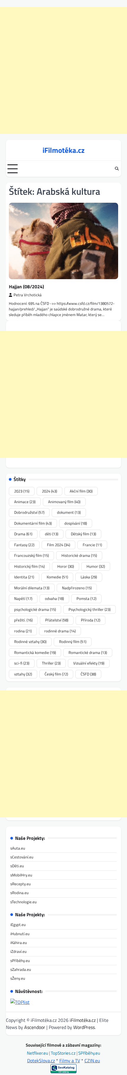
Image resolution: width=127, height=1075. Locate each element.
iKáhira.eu (18, 942)
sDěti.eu (17, 866)
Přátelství (56, 620)
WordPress (84, 1027)
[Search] (116, 168)
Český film (56, 674)
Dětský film (83, 534)
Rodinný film (72, 641)
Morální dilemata (31, 588)
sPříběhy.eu (20, 960)
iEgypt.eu (18, 924)
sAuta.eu (17, 848)
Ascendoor (34, 1027)
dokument (69, 512)
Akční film (81, 491)
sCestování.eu (21, 857)
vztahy (23, 674)
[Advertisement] (63, 70)
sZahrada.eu (20, 969)
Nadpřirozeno (77, 588)
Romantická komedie (35, 652)
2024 (49, 491)
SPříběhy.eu (89, 1053)
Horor (65, 566)
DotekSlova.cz (41, 1060)
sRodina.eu (19, 893)
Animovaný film (64, 502)
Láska (89, 577)
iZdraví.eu (18, 951)
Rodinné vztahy (30, 641)
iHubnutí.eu (20, 934)
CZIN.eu (92, 1060)
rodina (23, 631)
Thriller (51, 663)
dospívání (75, 523)
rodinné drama (60, 631)
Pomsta (86, 598)
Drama (23, 534)
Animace (24, 502)
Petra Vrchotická (28, 295)
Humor (96, 566)
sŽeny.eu (17, 978)
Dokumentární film (33, 523)
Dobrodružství (29, 512)
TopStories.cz (63, 1053)
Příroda (90, 620)
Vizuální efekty (88, 663)
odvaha (54, 598)
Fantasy (24, 545)
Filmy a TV (69, 1060)
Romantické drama (88, 652)
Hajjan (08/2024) (26, 286)
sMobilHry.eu (21, 875)
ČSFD (88, 674)
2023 (21, 491)
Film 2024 (58, 545)
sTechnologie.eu (23, 902)
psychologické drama (35, 609)
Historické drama (79, 555)
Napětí (23, 598)
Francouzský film (31, 555)
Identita (24, 577)
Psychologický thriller (89, 609)
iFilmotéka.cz (63, 150)
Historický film (29, 566)
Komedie (57, 577)
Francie (92, 545)
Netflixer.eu (38, 1053)
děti (51, 534)
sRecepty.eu (20, 884)
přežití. (23, 620)
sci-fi (21, 663)
